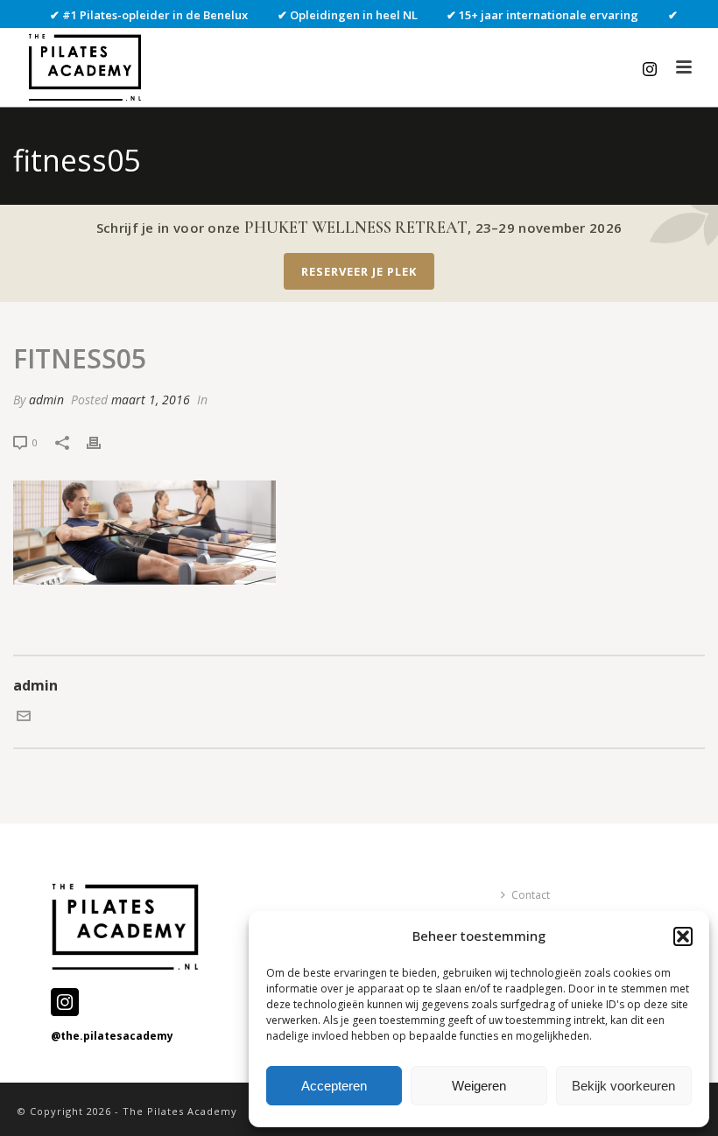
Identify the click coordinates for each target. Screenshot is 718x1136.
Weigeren (479, 1085)
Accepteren (334, 1085)
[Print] (102, 441)
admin (46, 399)
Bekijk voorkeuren (623, 1085)
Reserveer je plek (359, 271)
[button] (683, 936)
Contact (530, 894)
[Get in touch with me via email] (24, 717)
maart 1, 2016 (150, 399)
